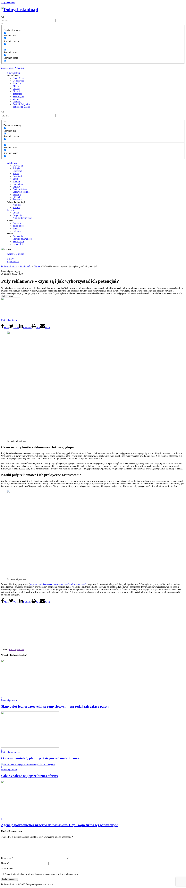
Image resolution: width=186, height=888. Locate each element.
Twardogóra (18, 96)
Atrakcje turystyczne (22, 218)
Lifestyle (17, 197)
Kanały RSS (18, 244)
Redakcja (17, 223)
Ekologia (17, 194)
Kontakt (16, 228)
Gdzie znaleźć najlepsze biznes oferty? (29, 776)
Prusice (16, 88)
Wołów (16, 99)
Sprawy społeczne (21, 192)
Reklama (17, 231)
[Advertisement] (93, 625)
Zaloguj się (19, 68)
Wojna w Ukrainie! (16, 254)
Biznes (16, 173)
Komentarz (7, 858)
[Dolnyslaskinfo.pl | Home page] (19, 9)
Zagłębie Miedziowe (22, 104)
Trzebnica (17, 94)
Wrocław (17, 101)
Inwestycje (18, 176)
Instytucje (17, 215)
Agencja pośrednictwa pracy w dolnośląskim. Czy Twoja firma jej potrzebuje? (59, 825)
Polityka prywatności (22, 239)
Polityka (16, 168)
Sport (15, 179)
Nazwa (5, 863)
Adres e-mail (8, 868)
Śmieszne (17, 199)
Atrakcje (17, 205)
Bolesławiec (18, 80)
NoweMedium (13, 73)
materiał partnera (16, 649)
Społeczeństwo (20, 189)
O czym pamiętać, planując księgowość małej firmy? (40, 758)
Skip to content (8, 2)
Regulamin (18, 236)
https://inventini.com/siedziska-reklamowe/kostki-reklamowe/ (58, 584)
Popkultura (18, 184)
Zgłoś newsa (18, 226)
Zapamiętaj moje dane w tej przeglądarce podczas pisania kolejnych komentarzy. (41, 874)
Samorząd (17, 171)
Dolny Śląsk (18, 78)
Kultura (16, 181)
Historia (16, 207)
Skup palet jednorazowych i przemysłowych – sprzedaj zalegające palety (55, 706)
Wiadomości (12, 163)
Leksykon (11, 210)
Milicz (16, 86)
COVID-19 (18, 165)
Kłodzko (17, 83)
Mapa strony (18, 241)
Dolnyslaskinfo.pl (9, 266)
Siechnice (17, 91)
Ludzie (16, 212)
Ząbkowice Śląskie (21, 107)
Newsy (10, 259)
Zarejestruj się (7, 68)
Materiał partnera (9, 320)
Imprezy (16, 186)
